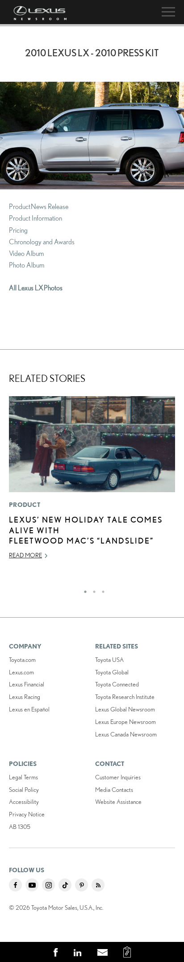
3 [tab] (101, 589)
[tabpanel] (92, 481)
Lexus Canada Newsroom (126, 734)
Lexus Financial (26, 684)
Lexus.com (21, 672)
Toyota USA (109, 659)
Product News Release (38, 206)
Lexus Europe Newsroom (125, 721)
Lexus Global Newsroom (125, 709)
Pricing (18, 230)
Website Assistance (118, 801)
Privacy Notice (27, 814)
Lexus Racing (24, 696)
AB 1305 (19, 826)
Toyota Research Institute (125, 696)
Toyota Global (112, 672)
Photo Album (26, 265)
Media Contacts (114, 789)
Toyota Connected (117, 684)
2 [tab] (92, 589)
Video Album (26, 253)
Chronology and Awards (42, 242)
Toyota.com (22, 659)
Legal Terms (23, 777)
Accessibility (24, 801)
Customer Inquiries (118, 777)
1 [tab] (83, 589)
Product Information (35, 218)
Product (24, 504)
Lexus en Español (29, 709)
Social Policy (24, 789)
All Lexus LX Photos (36, 288)
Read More (25, 555)
